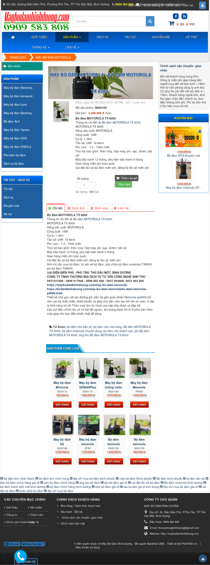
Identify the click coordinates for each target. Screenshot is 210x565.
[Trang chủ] (13, 37)
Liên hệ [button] (71, 47)
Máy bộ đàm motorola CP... (183, 187)
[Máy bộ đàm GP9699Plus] (87, 368)
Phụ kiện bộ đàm (15, 155)
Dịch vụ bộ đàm (14, 163)
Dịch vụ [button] (102, 37)
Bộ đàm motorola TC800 (113, 443)
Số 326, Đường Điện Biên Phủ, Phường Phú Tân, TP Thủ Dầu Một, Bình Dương (57, 4)
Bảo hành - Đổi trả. (72, 512)
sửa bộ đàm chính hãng (59, 482)
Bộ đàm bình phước (169, 478)
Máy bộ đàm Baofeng (18, 113)
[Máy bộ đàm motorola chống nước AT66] (87, 425)
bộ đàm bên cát (195, 478)
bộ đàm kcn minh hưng (54, 478)
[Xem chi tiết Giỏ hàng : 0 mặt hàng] (171, 24)
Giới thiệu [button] (39, 37)
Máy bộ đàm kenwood (18, 96)
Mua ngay (124, 184)
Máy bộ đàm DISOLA (17, 147)
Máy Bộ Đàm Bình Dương (117, 543)
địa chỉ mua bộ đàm (60, 491)
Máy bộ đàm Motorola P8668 (139, 387)
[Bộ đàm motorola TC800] (113, 425)
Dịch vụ (8, 197)
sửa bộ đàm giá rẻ (107, 487)
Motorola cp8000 (136, 297)
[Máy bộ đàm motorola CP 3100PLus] (183, 168)
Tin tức (8, 189)
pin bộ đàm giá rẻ (116, 482)
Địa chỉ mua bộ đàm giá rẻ (181, 487)
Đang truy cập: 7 (34, 544)
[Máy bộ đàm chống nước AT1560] (113, 368)
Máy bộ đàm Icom (15, 104)
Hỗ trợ (8, 214)
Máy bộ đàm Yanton (17, 130)
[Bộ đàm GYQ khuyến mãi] (183, 136)
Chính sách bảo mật (73, 523)
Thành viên (36, 515)
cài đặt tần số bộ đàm (146, 482)
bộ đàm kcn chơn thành (19, 478)
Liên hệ (188, 5)
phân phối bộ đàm (31, 491)
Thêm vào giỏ (128, 178)
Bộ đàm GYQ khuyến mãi (183, 155)
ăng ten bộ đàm (90, 482)
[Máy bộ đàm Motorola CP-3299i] (62, 368)
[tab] (55, 208)
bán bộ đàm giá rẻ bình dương (141, 487)
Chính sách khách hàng (15, 522)
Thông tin (11, 515)
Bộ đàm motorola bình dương (183, 482)
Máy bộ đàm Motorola (18, 88)
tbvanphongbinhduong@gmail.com (162, 4)
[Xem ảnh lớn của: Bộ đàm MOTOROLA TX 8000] (61, 111)
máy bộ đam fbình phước (136, 478)
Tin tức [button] (130, 37)
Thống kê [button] (39, 47)
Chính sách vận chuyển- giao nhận (82, 517)
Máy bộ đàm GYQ (15, 138)
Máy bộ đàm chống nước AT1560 (113, 387)
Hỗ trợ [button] (191, 37)
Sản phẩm (14, 66)
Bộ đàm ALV (12, 121)
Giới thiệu (11, 507)
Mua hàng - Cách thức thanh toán (80, 506)
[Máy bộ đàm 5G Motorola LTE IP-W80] (62, 425)
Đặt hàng (62, 404)
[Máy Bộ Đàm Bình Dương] (36, 21)
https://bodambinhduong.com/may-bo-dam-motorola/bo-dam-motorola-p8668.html (97, 291)
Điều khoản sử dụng (87, 547)
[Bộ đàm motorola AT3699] (139, 425)
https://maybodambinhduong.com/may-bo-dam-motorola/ (87, 285)
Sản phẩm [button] (71, 37)
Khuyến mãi (11, 206)
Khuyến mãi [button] (161, 37)
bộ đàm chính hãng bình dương (70, 487)
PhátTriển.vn (189, 543)
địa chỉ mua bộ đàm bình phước (94, 478)
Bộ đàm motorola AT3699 (139, 443)
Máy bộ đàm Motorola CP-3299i (62, 387)
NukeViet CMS (155, 543)
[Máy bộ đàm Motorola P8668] (139, 368)
